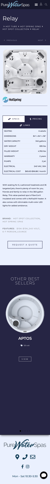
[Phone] (25, 456)
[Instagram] (27, 467)
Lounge (22, 232)
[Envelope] (32, 456)
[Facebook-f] (22, 467)
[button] (36, 4)
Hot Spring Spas (30, 26)
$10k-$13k (22, 228)
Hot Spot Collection (16, 29)
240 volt (34, 228)
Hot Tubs (11, 26)
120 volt (26, 345)
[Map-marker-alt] (17, 456)
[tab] (14, 119)
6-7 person (9, 232)
